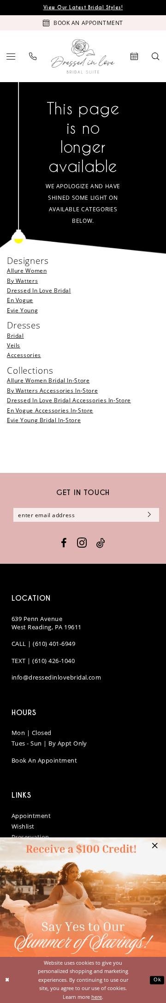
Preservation (30, 837)
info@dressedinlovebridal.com (56, 677)
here (96, 996)
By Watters (22, 281)
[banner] (83, 56)
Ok (157, 979)
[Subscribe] (148, 515)
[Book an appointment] (134, 56)
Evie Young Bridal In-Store (44, 420)
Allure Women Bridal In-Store (48, 380)
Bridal (15, 336)
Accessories (24, 355)
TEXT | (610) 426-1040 (43, 661)
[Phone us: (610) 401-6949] (33, 56)
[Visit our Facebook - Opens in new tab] (64, 543)
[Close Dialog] (7, 980)
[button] (11, 56)
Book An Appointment (44, 760)
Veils (13, 345)
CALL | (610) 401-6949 (43, 643)
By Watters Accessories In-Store (52, 390)
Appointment (31, 816)
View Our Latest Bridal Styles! (83, 8)
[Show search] (155, 56)
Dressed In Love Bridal (39, 290)
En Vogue (20, 300)
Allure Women (27, 271)
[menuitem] (11, 56)
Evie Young (22, 310)
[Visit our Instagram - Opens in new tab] (82, 543)
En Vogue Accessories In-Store (50, 410)
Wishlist (23, 826)
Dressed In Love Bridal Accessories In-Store (69, 400)
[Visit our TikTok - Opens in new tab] (100, 542)
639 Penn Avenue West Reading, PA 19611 (47, 623)
